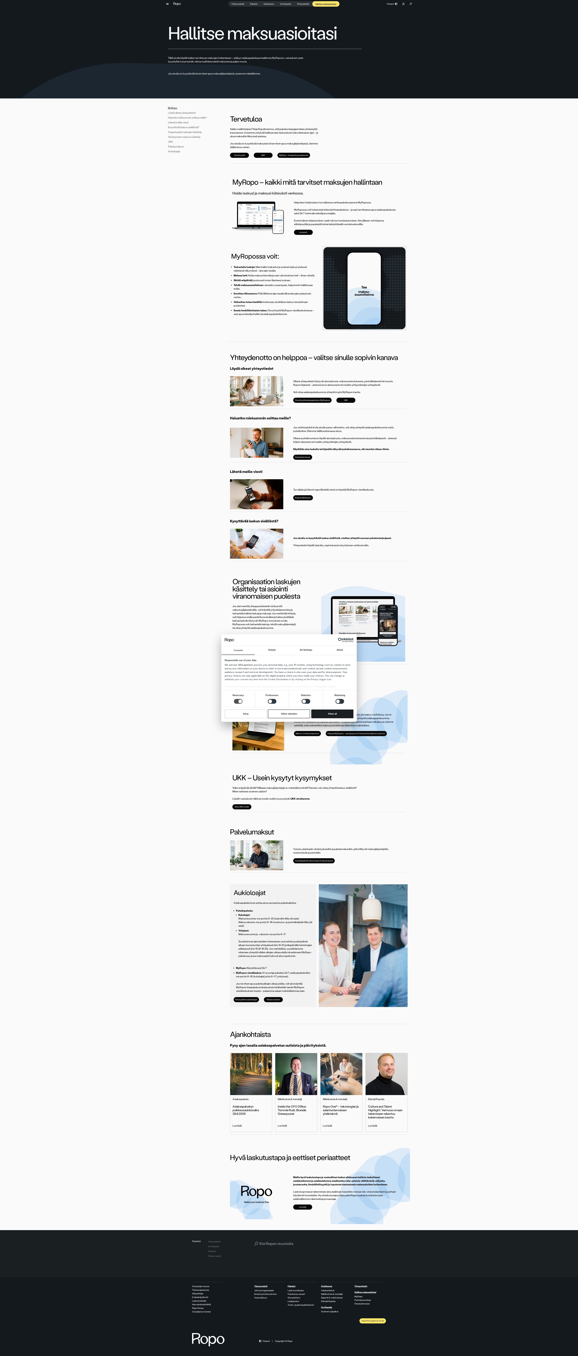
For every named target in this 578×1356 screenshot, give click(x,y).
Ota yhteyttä (239, 155)
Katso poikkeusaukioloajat (246, 1000)
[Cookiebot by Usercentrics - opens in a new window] (340, 640)
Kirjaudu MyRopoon (303, 498)
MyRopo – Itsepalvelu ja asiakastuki (293, 155)
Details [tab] (272, 650)
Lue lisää (302, 1207)
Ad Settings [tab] (306, 650)
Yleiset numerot (273, 1000)
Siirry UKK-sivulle (242, 807)
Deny (246, 714)
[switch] (272, 701)
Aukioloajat (174, 151)
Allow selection (289, 714)
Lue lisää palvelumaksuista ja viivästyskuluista (314, 861)
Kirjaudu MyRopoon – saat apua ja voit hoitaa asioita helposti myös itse (356, 733)
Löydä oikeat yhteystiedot (182, 112)
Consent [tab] (238, 650)
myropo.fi (303, 232)
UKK (170, 141)
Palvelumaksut (176, 146)
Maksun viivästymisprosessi (307, 733)
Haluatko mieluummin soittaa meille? (187, 117)
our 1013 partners (243, 665)
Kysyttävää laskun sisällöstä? (183, 127)
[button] (167, 4)
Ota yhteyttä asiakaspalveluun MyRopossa (312, 400)
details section (327, 686)
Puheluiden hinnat (302, 457)
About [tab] (340, 650)
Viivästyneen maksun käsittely (184, 137)
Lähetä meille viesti (178, 122)
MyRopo (172, 108)
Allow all (332, 714)
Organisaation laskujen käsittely (185, 132)
